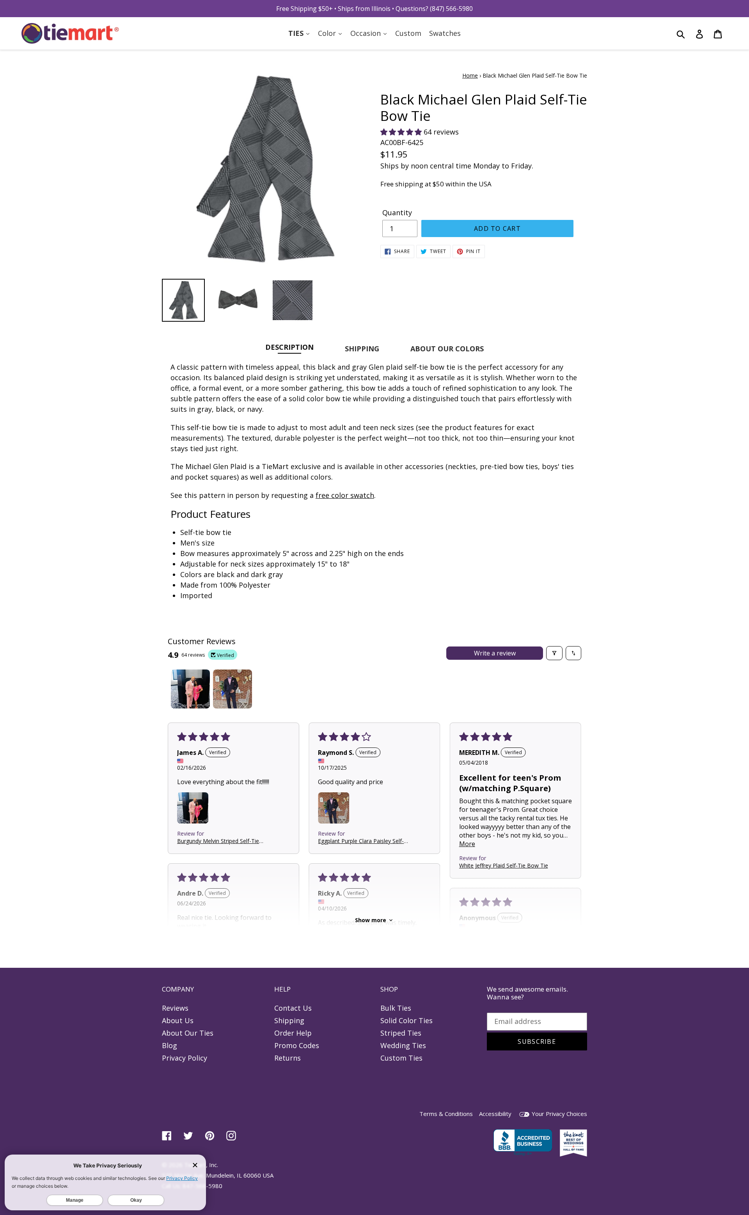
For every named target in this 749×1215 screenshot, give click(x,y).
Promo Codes (296, 1045)
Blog (169, 1045)
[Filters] (554, 653)
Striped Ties (400, 1033)
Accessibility (495, 1114)
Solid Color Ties (406, 1020)
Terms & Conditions (446, 1114)
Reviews (175, 1008)
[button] (402, 131)
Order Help (293, 1033)
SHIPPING (362, 348)
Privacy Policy (184, 1058)
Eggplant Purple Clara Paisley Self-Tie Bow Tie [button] (361, 840)
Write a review (495, 653)
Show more (370, 920)
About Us (177, 1020)
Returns (287, 1058)
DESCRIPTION (289, 346)
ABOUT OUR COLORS (447, 348)
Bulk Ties (395, 1008)
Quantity (397, 212)
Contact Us (293, 1008)
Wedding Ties (403, 1045)
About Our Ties (187, 1033)
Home (470, 75)
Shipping (289, 1020)
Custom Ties (401, 1058)
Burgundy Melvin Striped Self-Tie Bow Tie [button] (218, 840)
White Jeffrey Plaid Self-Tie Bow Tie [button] (503, 865)
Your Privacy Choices (558, 1114)
